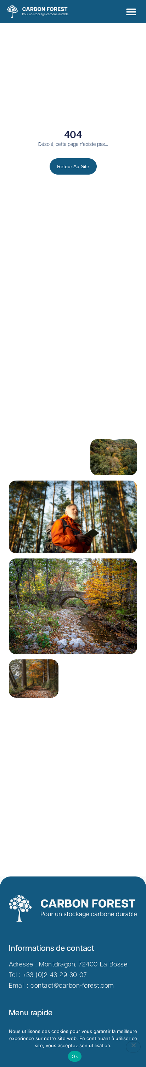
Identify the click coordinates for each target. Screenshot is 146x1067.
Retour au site (73, 166)
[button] (131, 11)
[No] (133, 1046)
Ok (75, 1056)
